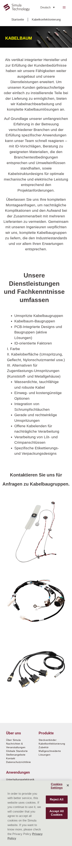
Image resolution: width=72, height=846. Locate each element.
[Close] (68, 785)
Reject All (56, 799)
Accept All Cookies (56, 813)
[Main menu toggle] (64, 7)
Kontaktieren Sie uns (32, 475)
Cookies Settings (56, 786)
